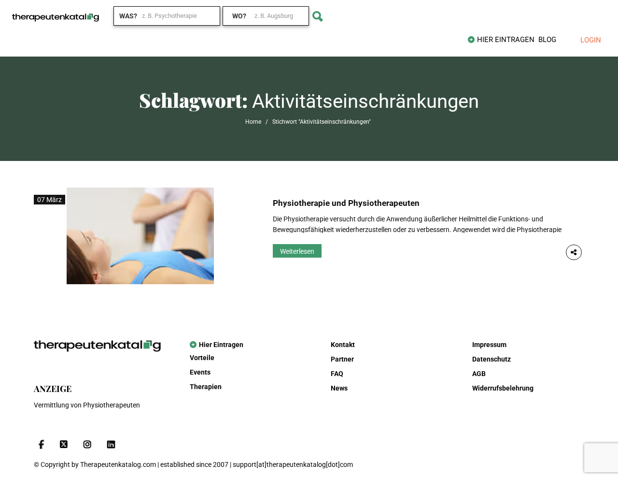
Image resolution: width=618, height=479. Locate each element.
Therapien (206, 387)
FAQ (337, 373)
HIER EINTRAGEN (505, 39)
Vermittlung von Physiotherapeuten (87, 405)
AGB (479, 373)
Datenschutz (491, 359)
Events (200, 372)
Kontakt (343, 344)
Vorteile (202, 358)
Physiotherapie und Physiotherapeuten (346, 203)
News (339, 388)
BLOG (547, 39)
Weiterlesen (297, 251)
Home (253, 121)
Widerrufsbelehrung (503, 388)
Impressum (489, 344)
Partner (342, 359)
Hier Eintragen (221, 344)
